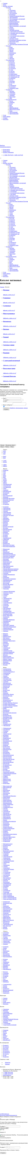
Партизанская (6, 817)
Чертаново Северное (8, 625)
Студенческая (6, 872)
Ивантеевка (6, 951)
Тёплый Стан (6, 609)
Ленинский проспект (8, 772)
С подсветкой (13, 34)
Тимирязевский (7, 611)
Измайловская (7, 738)
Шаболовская (6, 917)
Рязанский (6, 645)
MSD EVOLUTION (14, 109)
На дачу (11, 79)
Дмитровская (6, 725)
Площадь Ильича (7, 827)
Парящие (11, 28)
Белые (11, 47)
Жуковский (6, 991)
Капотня (5, 522)
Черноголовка (7, 935)
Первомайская (7, 818)
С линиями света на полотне (17, 33)
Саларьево (6, 853)
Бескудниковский (7, 495)
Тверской (5, 607)
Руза (4, 979)
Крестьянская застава (8, 759)
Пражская (5, 832)
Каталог (5, 999)
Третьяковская (7, 885)
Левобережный (7, 538)
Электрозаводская (8, 924)
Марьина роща (7, 780)
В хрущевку (12, 86)
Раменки (5, 642)
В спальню (12, 65)
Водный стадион (7, 718)
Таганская (5, 876)
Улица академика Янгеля (9, 899)
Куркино (5, 536)
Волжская (5, 714)
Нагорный (6, 559)
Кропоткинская (7, 760)
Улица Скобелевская (8, 896)
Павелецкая (6, 813)
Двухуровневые (13, 17)
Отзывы (5, 118)
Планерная (6, 825)
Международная (7, 786)
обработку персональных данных (19, 408)
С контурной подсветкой (16, 31)
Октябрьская (6, 805)
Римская (5, 848)
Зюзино (5, 516)
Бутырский (6, 504)
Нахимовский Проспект (9, 796)
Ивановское (6, 519)
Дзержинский (6, 942)
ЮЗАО (5, 462)
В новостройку (13, 74)
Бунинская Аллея (7, 707)
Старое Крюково (7, 602)
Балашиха (5, 934)
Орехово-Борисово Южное (10, 570)
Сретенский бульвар (8, 869)
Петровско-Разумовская (9, 821)
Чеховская (5, 913)
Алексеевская (6, 673)
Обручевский (6, 567)
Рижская (5, 846)
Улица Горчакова (7, 894)
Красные (11, 54)
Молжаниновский (8, 553)
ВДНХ (5, 708)
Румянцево (6, 849)
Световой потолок (14, 30)
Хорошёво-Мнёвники (9, 619)
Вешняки (5, 540)
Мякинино (6, 791)
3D (10, 9)
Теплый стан (6, 879)
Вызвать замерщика (8, 152)
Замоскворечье (7, 514)
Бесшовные (12, 14)
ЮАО (4, 456)
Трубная (5, 887)
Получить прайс (4, 1128)
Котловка (5, 528)
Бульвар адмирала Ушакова (10, 705)
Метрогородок (7, 639)
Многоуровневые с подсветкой (17, 26)
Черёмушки (6, 624)
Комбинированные (14, 21)
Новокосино (6, 564)
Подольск (5, 974)
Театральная (6, 882)
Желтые (11, 50)
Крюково (5, 532)
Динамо (5, 732)
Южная (5, 927)
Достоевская (6, 729)
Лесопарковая (6, 775)
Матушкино (6, 638)
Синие (11, 57)
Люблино (5, 631)
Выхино (5, 722)
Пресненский (6, 581)
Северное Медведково (9, 591)
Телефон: (6, 400)
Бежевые (11, 48)
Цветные (11, 58)
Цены (4, 4)
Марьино (5, 633)
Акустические (13, 13)
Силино (5, 595)
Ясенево (5, 664)
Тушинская (6, 892)
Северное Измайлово (8, 652)
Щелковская (6, 921)
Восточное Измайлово (9, 546)
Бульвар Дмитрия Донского (10, 703)
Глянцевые (12, 92)
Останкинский (7, 571)
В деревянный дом (14, 77)
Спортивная (6, 868)
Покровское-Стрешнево (9, 578)
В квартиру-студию (14, 75)
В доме (11, 70)
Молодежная (6, 790)
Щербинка (6, 981)
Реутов (5, 977)
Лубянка (5, 776)
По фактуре (9, 89)
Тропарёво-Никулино (9, 612)
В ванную (12, 64)
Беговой (5, 494)
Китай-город (6, 746)
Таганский (6, 605)
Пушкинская (6, 841)
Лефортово (6, 539)
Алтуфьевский (7, 487)
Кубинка (5, 959)
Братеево (5, 502)
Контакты (5, 119)
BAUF (5, 1037)
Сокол (4, 597)
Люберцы (5, 963)
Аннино (5, 676)
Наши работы (6, 116)
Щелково (5, 980)
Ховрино (5, 618)
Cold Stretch (12, 10)
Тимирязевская (7, 883)
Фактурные (12, 96)
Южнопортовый (7, 660)
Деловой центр (7, 724)
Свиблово (5, 649)
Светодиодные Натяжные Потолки (18, 44)
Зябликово (6, 518)
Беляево (5, 691)
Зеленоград (6, 988)
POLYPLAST (6, 1040)
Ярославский (6, 663)
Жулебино (5, 735)
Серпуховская (6, 859)
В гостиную (12, 68)
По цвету (8, 45)
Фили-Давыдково (7, 615)
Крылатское (6, 531)
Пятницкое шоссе (7, 844)
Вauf (10, 105)
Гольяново (6, 506)
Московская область (10, 445)
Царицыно (6, 622)
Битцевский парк (7, 695)
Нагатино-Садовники (9, 556)
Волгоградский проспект (9, 712)
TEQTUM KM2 (13, 112)
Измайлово (6, 521)
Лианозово (6, 588)
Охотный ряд (6, 811)
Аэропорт (5, 490)
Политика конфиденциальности (8, 1115)
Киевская (5, 745)
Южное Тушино (7, 659)
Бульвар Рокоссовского (9, 704)
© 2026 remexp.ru (4, 1114)
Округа (2, 446)
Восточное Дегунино (8, 545)
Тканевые (12, 95)
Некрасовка (6, 560)
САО (4, 452)
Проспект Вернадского (9, 640)
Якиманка (5, 662)
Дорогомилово (7, 512)
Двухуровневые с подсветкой (17, 19)
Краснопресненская (8, 755)
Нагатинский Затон (8, 557)
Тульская (5, 889)
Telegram (7, 1064)
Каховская (6, 742)
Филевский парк (7, 903)
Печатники (6, 577)
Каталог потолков (8, 6)
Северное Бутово (7, 650)
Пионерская (6, 824)
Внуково (5, 542)
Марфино (5, 635)
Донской (5, 511)
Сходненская (6, 875)
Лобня (4, 960)
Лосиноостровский (8, 629)
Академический (7, 484)
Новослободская (7, 801)
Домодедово (6, 941)
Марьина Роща (7, 636)
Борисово (5, 697)
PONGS (5, 1035)
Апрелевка (6, 932)
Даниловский (6, 508)
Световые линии (13, 38)
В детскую (12, 67)
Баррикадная (6, 686)
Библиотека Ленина (8, 694)
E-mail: (5, 401)
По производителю (11, 99)
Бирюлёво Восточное (8, 498)
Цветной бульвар (7, 908)
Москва (2, 445)
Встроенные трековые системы (17, 40)
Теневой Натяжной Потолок (16, 16)
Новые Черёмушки (8, 804)
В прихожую (12, 85)
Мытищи (5, 967)
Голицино (5, 946)
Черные (11, 51)
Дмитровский (6, 509)
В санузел (12, 71)
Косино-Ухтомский (8, 526)
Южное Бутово (7, 656)
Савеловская (6, 852)
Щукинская (6, 923)
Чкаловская (6, 916)
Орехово (5, 808)
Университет (6, 901)
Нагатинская (6, 793)
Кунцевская (6, 767)
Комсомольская (7, 749)
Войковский (6, 543)
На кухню (5, 1048)
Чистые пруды (7, 914)
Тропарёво (6, 886)
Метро (12, 446)
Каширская (6, 743)
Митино (5, 550)
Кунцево (5, 535)
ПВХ (10, 98)
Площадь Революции (8, 828)
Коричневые (12, 53)
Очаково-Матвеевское (9, 574)
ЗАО (4, 453)
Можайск (5, 966)
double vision (12, 11)
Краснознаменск (7, 956)
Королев (5, 952)
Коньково (5, 523)
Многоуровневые (14, 24)
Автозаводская (7, 678)
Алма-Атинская (7, 680)
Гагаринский (6, 586)
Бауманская (6, 687)
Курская (5, 769)
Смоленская (6, 862)
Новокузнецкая (7, 800)
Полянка (5, 831)
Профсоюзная (6, 839)
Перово (5, 576)
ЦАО (4, 451)
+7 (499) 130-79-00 (18, 155)
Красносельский (7, 529)
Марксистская (7, 779)
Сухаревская (6, 873)
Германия (11, 102)
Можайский (6, 552)
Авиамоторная (7, 669)
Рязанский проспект (8, 851)
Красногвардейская (8, 762)
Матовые (11, 91)
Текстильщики (7, 608)
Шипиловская (7, 918)
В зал (10, 84)
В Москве (5, 470)
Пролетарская (6, 835)
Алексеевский (7, 485)
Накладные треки (14, 41)
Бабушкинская (7, 683)
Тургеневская (6, 890)
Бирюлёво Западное (8, 500)
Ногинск (5, 971)
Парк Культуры (7, 814)
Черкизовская (6, 910)
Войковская (6, 719)
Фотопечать (12, 43)
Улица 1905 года (7, 893)
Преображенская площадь (10, 834)
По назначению (10, 60)
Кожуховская (6, 748)
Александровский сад (9, 671)
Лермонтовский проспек (9, 773)
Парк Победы (6, 815)
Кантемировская (7, 741)
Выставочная (6, 721)
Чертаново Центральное (9, 626)
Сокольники (6, 600)
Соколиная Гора (7, 598)
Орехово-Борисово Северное (10, 569)
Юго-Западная (7, 925)
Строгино (5, 604)
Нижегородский (7, 561)
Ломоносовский (7, 628)
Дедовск (5, 937)
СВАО (5, 464)
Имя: (4, 398)
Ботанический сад (8, 700)
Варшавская (6, 710)
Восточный (6, 583)
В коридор (12, 62)
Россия (11, 101)
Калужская (6, 739)
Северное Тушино (8, 592)
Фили (4, 904)
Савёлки (5, 646)
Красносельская (7, 756)
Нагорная (5, 794)
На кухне (11, 61)
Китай (11, 103)
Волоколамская (7, 715)
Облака (11, 27)
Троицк (5, 985)
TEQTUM (5, 1038)
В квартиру (12, 78)
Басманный (6, 492)
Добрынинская (7, 728)
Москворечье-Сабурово (9, 554)
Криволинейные (13, 23)
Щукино (5, 655)
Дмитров (5, 938)
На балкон (12, 81)
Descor (11, 106)
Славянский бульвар (8, 860)
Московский (6, 965)
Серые (11, 55)
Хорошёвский (6, 621)
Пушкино (5, 976)
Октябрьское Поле (8, 807)
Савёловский (6, 647)
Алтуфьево (6, 674)
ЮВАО (5, 466)
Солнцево (5, 601)
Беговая (5, 688)
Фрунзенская (6, 907)
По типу (8, 7)
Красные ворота (7, 758)
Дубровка (5, 731)
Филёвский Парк (7, 614)
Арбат (4, 488)
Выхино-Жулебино (8, 584)
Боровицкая (6, 698)
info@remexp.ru (7, 1075)
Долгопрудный (7, 939)
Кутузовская (6, 770)
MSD (4, 1034)
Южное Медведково (8, 657)
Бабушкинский (7, 491)
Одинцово (6, 973)
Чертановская (6, 911)
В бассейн (12, 82)
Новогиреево (6, 563)
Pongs (10, 111)
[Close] (0, 1118)
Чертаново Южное (8, 653)
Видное (5, 987)
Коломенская (6, 753)
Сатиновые (12, 94)
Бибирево (5, 497)
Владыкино (6, 711)
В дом (4, 1055)
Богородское (6, 501)
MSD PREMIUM (13, 108)
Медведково (6, 783)
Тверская (5, 880)
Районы (7, 446)
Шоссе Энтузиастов (8, 920)
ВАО (4, 458)
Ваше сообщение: (7, 405)
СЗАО (4, 460)
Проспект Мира (7, 838)
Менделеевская (7, 787)
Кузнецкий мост (7, 765)
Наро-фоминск (7, 969)
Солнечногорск (7, 984)
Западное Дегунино (8, 515)
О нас (4, 115)
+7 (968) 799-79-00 (8, 155)
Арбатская (6, 677)
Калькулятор (6, 149)
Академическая (7, 670)
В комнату (12, 72)
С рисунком (12, 37)
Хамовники (6, 617)
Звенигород (6, 993)
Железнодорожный (8, 990)
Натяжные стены (13, 88)
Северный (6, 594)
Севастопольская (7, 856)
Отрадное (5, 573)
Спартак (5, 866)
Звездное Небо (13, 20)
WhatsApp (7, 1062)
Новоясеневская (7, 803)
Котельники (6, 752)
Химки (5, 948)
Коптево (5, 525)
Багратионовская (7, 684)
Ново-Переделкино (8, 566)
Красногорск (6, 955)
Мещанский (6, 549)
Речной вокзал (7, 845)
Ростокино (6, 643)
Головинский (6, 587)
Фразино (5, 944)
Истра (4, 949)
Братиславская (7, 701)
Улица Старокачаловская (9, 897)
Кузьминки (6, 533)
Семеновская (6, 858)
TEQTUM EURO (13, 113)
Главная (5, 3)
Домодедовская (7, 733)
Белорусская (6, 690)
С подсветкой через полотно (16, 36)
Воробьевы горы (7, 717)
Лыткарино (6, 962)
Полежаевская (7, 830)
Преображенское (7, 580)
